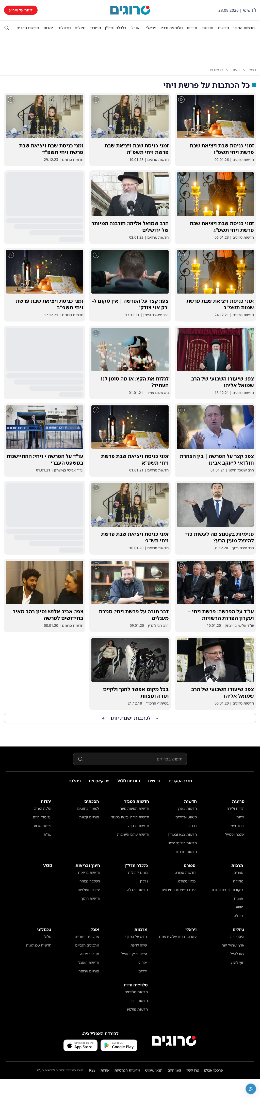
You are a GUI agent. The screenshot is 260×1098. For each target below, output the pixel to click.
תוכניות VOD (129, 781)
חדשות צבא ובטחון (182, 834)
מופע (239, 907)
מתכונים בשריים (87, 936)
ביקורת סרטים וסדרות (226, 889)
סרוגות (207, 27)
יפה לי (142, 962)
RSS (92, 1070)
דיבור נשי (238, 825)
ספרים (238, 872)
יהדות (48, 27)
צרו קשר (192, 1070)
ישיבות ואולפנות (88, 889)
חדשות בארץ (187, 808)
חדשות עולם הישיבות (133, 834)
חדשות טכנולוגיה (38, 945)
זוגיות (240, 817)
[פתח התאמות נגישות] (251, 1089)
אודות (105, 1070)
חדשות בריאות (89, 872)
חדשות (223, 27)
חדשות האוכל (88, 962)
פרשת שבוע (42, 825)
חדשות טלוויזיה (136, 991)
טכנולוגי (64, 27)
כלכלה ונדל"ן (115, 27)
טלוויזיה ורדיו (171, 27)
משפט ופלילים (186, 817)
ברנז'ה (192, 825)
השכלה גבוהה (89, 881)
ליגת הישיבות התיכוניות (178, 889)
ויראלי (151, 27)
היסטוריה (237, 936)
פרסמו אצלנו (213, 1070)
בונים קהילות (138, 872)
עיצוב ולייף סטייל (134, 953)
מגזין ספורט (187, 881)
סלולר (47, 936)
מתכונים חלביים (87, 945)
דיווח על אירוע (20, 10)
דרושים (154, 781)
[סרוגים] (174, 1041)
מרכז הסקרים (180, 781)
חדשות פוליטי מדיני (182, 843)
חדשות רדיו (139, 1000)
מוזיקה (238, 881)
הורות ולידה (236, 808)
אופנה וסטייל (235, 834)
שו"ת (47, 834)
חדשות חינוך (90, 898)
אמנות (238, 898)
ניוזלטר (74, 781)
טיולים (80, 27)
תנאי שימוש (153, 1070)
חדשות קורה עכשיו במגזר (130, 817)
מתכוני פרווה (89, 953)
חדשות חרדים (28, 27)
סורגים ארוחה (88, 971)
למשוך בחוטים (88, 808)
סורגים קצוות (89, 817)
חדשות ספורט (185, 872)
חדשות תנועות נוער (134, 808)
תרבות (192, 27)
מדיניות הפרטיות (127, 1070)
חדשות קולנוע (137, 1009)
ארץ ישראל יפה (233, 945)
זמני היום (174, 1070)
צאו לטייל (237, 953)
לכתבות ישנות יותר (130, 717)
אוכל (135, 27)
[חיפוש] (6, 27)
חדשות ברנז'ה (138, 825)
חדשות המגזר (244, 27)
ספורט (95, 27)
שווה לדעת (139, 945)
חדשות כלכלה (137, 889)
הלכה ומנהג (42, 808)
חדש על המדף (136, 936)
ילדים (142, 971)
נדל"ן (144, 881)
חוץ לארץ (237, 962)
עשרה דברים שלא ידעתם (178, 936)
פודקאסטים (99, 781)
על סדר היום (42, 817)
